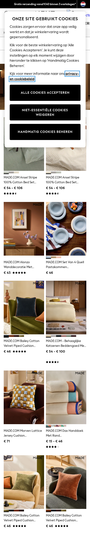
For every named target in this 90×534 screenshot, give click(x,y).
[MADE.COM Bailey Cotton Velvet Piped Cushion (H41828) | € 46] (66, 482)
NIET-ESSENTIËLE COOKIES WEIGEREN (45, 112)
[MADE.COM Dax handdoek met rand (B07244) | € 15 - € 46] (66, 397)
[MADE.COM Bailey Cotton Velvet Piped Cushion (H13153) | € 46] (24, 307)
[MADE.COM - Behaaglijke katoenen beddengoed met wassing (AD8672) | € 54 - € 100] (66, 307)
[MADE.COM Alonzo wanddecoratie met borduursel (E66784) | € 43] (24, 229)
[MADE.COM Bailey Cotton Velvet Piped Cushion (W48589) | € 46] (24, 482)
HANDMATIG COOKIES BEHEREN (45, 132)
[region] (45, 79)
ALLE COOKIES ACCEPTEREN (45, 93)
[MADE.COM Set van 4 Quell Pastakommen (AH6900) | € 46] (66, 229)
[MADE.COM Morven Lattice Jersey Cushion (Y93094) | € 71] (24, 397)
